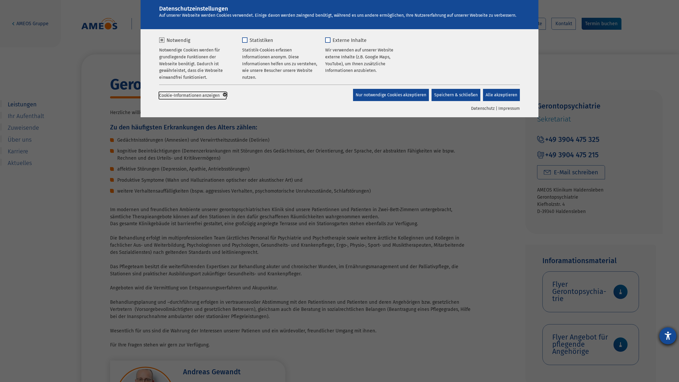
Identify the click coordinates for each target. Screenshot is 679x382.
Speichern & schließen (456, 94)
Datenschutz (483, 108)
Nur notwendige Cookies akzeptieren (391, 94)
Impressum (509, 108)
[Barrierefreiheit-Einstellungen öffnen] (667, 335)
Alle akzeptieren (501, 94)
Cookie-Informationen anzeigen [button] (190, 95)
